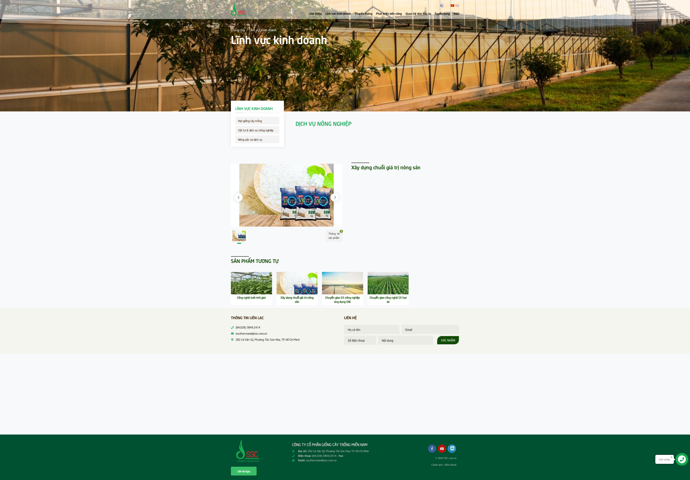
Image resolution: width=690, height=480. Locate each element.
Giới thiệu (315, 13)
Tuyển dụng (442, 13)
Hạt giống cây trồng (250, 121)
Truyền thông (363, 13)
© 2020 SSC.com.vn (445, 458)
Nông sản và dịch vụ (250, 139)
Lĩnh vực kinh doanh (338, 13)
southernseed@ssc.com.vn (321, 460)
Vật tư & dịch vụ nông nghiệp (255, 130)
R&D (456, 13)
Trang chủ (238, 29)
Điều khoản (450, 464)
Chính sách (437, 464)
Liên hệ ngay (243, 471)
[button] (238, 197)
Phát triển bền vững (389, 13)
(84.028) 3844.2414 (324, 455)
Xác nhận (448, 340)
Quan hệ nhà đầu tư (418, 13)
